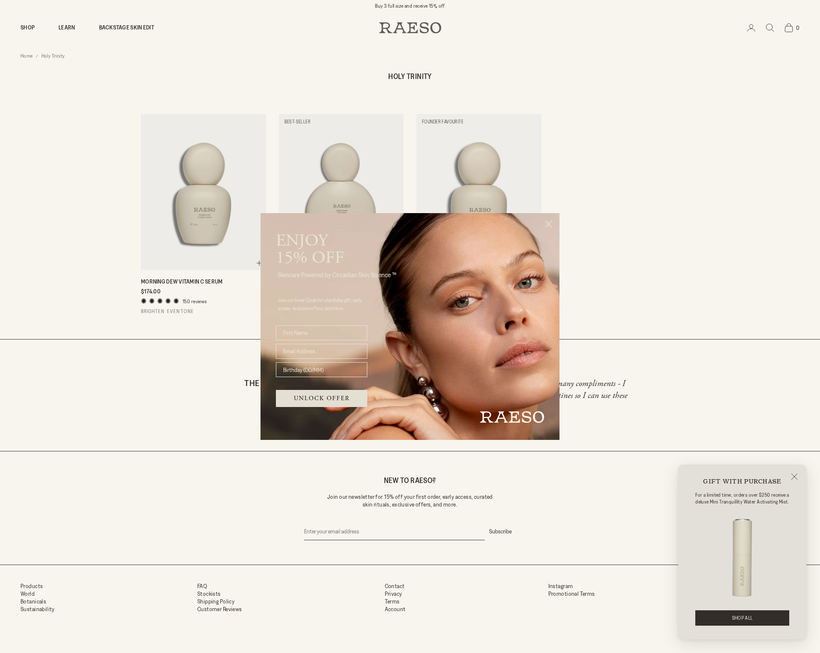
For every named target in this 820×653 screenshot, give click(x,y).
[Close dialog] (548, 224)
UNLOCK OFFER (322, 398)
